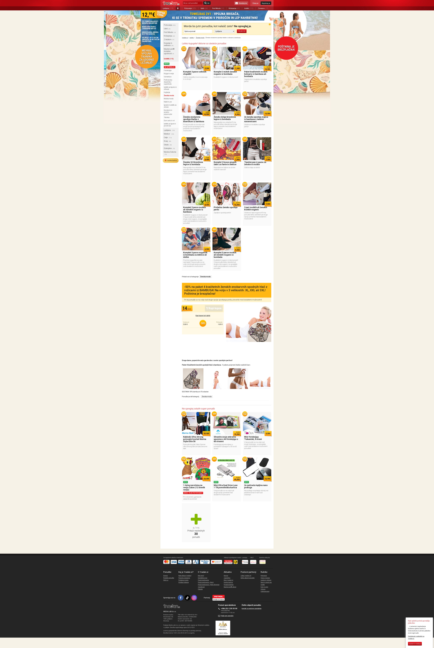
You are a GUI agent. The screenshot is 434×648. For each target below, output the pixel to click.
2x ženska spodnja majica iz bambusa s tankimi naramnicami (256, 119)
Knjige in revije (169, 73)
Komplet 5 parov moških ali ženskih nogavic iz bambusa (194, 209)
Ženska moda (169, 95)
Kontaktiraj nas (202, 578)
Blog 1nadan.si (228, 580)
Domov (165, 575)
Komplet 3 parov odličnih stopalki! (194, 73)
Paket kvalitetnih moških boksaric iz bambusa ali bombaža (255, 74)
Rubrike (264, 572)
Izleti (204, 8)
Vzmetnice (167, 77)
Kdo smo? (201, 575)
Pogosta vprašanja (184, 578)
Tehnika (166, 117)
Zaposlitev (227, 578)
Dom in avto (264, 587)
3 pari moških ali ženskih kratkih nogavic (255, 208)
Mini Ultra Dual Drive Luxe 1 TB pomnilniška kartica (225, 486)
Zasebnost (201, 587)
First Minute (218, 8)
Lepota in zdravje (266, 580)
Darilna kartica (170, 160)
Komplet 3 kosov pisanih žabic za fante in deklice (225, 163)
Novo (166, 64)
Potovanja (190, 8)
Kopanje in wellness (168, 44)
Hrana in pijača (265, 578)
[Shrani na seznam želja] (207, 50)
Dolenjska (169, 148)
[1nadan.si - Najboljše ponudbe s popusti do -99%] (171, 3)
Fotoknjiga (167, 70)
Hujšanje (167, 92)
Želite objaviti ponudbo (248, 578)
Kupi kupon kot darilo (203, 316)
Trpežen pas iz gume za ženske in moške (255, 163)
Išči (208, 3)
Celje (168, 137)
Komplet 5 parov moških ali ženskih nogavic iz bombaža (225, 254)
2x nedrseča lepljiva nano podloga (256, 486)
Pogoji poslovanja (203, 580)
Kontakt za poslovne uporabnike (251, 608)
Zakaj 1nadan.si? (246, 575)
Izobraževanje (265, 591)
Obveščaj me (243, 3)
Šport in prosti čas (266, 582)
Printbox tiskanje (183, 582)
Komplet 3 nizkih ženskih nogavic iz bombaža (225, 73)
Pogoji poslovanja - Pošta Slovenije (208, 585)
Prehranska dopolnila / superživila (168, 82)
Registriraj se (266, 3)
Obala (168, 145)
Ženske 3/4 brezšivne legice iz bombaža (193, 163)
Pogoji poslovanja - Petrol (205, 582)
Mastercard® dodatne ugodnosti (169, 51)
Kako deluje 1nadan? (184, 575)
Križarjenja (234, 8)
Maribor (169, 134)
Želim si (165, 580)
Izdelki (248, 8)
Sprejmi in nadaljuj (415, 644)
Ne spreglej (169, 67)
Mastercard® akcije (230, 587)
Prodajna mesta (183, 580)
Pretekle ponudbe (168, 578)
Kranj (167, 141)
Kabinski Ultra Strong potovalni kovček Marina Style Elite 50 (194, 439)
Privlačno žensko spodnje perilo (225, 208)
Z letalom (263, 8)
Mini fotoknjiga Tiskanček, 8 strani (253, 438)
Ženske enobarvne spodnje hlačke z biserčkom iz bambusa (193, 119)
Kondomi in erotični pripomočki (168, 112)
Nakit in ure (168, 102)
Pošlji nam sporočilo (227, 616)
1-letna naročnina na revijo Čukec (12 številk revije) (194, 487)
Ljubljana (168, 8)
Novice (226, 575)
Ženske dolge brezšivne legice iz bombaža (225, 118)
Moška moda (168, 99)
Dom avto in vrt (169, 120)
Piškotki (200, 589)
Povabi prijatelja (229, 585)
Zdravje (263, 589)
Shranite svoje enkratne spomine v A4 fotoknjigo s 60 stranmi (226, 439)
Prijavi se (255, 3)
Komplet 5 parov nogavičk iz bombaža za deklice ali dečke (195, 254)
